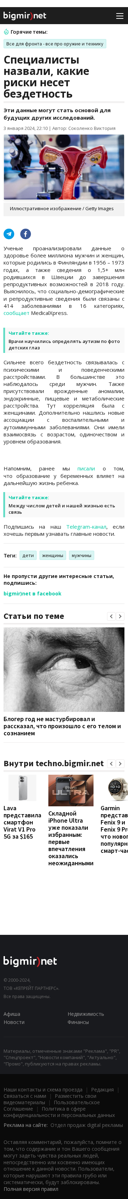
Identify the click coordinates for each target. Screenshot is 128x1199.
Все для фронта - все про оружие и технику (54, 43)
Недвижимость (86, 1013)
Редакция (102, 1089)
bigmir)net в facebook (33, 593)
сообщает (17, 312)
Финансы (78, 1022)
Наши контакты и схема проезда (43, 1089)
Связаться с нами (25, 1095)
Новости (14, 1022)
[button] (111, 616)
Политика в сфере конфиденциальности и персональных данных (59, 1111)
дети (28, 555)
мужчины (81, 555)
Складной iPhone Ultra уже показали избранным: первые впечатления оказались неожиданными (71, 838)
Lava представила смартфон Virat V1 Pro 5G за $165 (22, 822)
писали (86, 468)
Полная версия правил (31, 1189)
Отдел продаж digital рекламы (86, 1125)
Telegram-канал (86, 526)
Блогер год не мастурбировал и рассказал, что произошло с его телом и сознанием (62, 726)
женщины (52, 555)
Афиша (12, 1013)
